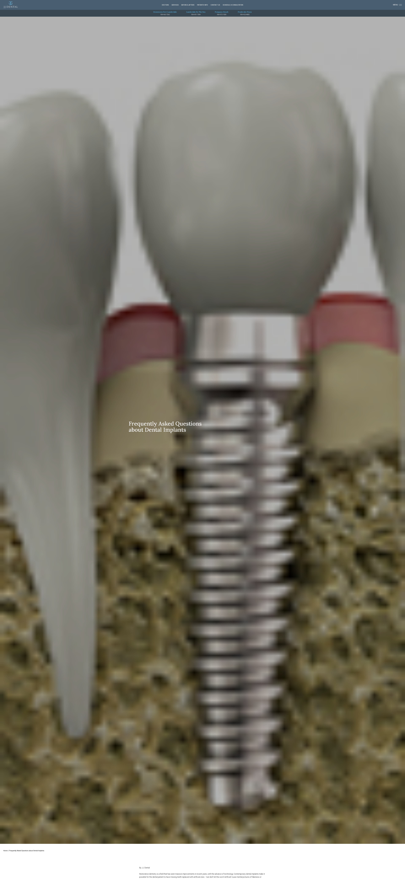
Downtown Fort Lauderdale (165, 12)
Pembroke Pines (245, 12)
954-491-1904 (195, 14)
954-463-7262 (165, 14)
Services (175, 5)
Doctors (165, 5)
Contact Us (215, 5)
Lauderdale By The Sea (195, 12)
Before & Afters (187, 5)
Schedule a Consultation (233, 5)
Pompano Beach (221, 12)
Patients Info (202, 5)
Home (5, 851)
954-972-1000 (221, 14)
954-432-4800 (244, 14)
